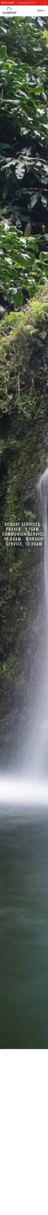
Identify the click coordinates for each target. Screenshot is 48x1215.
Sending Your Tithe (27, 3)
